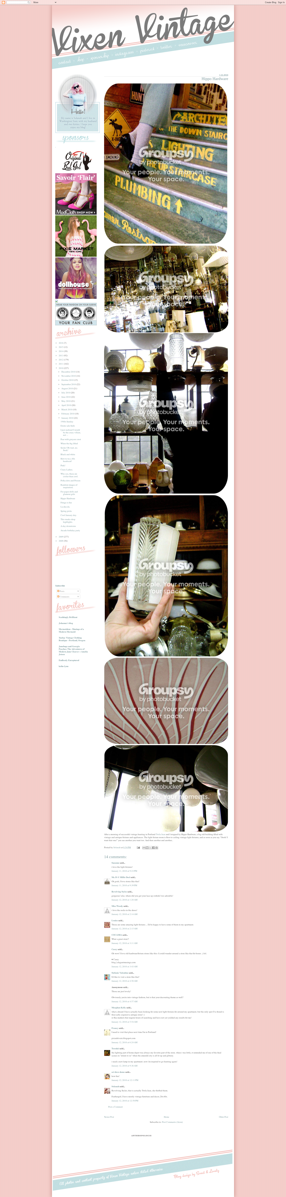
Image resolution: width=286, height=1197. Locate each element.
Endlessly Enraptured (69, 660)
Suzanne (115, 862)
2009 (61, 536)
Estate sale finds (68, 425)
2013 (61, 355)
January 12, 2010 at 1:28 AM (125, 899)
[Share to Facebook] (153, 847)
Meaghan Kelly (119, 1007)
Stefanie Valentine (120, 972)
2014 (61, 351)
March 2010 (67, 409)
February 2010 (68, 413)
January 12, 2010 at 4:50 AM (125, 980)
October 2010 (67, 379)
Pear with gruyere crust (71, 439)
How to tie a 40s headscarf (68, 460)
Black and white (68, 454)
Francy (115, 1028)
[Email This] (144, 847)
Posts (61, 591)
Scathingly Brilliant (68, 617)
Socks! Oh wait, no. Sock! (69, 449)
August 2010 (67, 388)
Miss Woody (117, 905)
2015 (61, 347)
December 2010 (68, 371)
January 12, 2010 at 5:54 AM (125, 1021)
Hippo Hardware (68, 498)
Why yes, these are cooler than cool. (69, 475)
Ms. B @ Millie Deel (121, 877)
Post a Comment (115, 1106)
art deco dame (118, 1071)
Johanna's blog (66, 623)
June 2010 (66, 396)
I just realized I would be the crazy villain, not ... (71, 432)
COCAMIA (117, 934)
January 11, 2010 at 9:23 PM (124, 870)
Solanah (115, 1086)
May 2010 (66, 400)
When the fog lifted (69, 443)
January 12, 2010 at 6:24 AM (125, 1042)
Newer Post (109, 1116)
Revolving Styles (119, 891)
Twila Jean (160, 834)
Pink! (63, 465)
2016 (61, 342)
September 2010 (68, 384)
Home (166, 1116)
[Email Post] (138, 847)
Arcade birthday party (70, 530)
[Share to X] (150, 847)
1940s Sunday (67, 421)
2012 (61, 359)
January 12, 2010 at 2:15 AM (125, 928)
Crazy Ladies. (67, 469)
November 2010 (68, 375)
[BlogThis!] (147, 847)
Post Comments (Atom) (172, 1121)
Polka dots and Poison (70, 480)
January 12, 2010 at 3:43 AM (125, 966)
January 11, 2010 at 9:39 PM (124, 885)
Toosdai (115, 1048)
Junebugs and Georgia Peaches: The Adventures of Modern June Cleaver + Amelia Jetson (73, 650)
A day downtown (68, 526)
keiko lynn (63, 666)
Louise (115, 920)
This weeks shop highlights (68, 520)
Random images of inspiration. (69, 486)
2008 (61, 540)
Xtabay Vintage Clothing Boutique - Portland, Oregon (72, 639)
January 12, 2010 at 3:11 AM (125, 943)
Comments (64, 596)
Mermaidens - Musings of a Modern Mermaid (71, 630)
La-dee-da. (65, 506)
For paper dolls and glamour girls (69, 493)
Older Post (223, 1116)
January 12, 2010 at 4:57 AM (125, 1001)
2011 (61, 363)
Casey (114, 949)
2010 (61, 368)
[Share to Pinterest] (156, 847)
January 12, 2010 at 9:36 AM (125, 1065)
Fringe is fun (66, 502)
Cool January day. (69, 515)
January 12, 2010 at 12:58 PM (125, 1100)
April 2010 (66, 405)
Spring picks (66, 510)
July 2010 (66, 392)
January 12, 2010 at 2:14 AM (125, 914)
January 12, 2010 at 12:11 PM (125, 1080)
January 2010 (67, 417)
